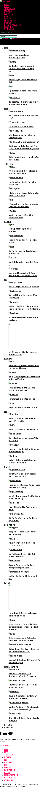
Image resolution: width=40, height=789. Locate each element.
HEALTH (7, 13)
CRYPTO (7, 19)
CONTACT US (9, 29)
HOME (6, 5)
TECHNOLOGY (9, 9)
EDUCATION (8, 15)
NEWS (6, 7)
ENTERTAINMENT (10, 21)
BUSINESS (8, 11)
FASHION (7, 23)
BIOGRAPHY (9, 27)
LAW (6, 17)
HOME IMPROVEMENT (13, 25)
